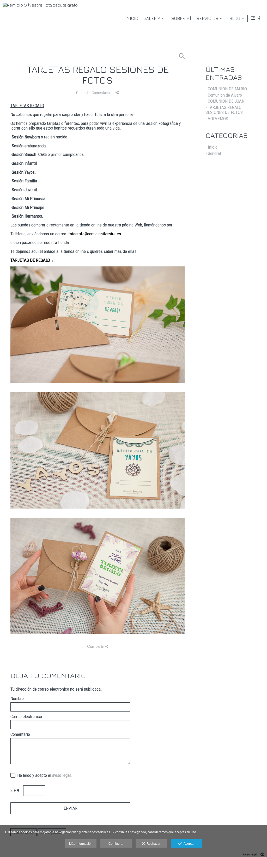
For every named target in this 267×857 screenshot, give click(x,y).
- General (213, 153)
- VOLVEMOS (216, 118)
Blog (234, 18)
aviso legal (61, 775)
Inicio (131, 18)
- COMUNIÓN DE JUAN (224, 101)
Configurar (116, 844)
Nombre (17, 698)
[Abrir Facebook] (259, 18)
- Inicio (211, 147)
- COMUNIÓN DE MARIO (226, 88)
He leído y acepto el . (43, 775)
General (82, 92)
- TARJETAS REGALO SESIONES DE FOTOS (224, 110)
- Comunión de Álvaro (223, 95)
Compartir (96, 646)
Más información (81, 844)
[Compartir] (117, 92)
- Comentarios (101, 92)
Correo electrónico (26, 716)
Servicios (207, 18)
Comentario (20, 734)
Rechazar (152, 844)
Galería (151, 18)
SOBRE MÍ (181, 18)
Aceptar (188, 844)
